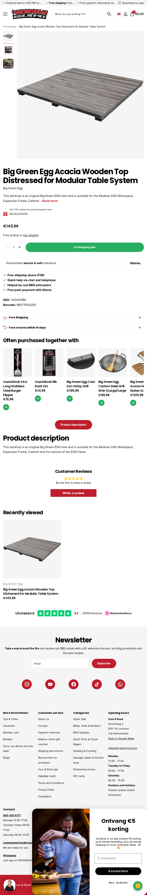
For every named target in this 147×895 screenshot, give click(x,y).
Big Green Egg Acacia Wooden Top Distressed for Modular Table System (30, 591)
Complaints (44, 796)
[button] (19, 247)
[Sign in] (125, 14)
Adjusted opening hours (122, 748)
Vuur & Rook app (48, 769)
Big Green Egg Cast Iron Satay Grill (81, 384)
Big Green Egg (13, 188)
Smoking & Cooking (84, 750)
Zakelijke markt (47, 776)
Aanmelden (118, 871)
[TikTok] (97, 684)
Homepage (9, 26)
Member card (11, 732)
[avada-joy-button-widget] (137, 885)
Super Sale (79, 719)
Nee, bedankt (118, 882)
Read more (50, 201)
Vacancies (9, 725)
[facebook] (73, 684)
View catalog (5, 14)
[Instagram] (27, 684)
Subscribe (104, 663)
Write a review (73, 493)
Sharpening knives (84, 769)
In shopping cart (84, 247)
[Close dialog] (141, 814)
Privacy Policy (46, 789)
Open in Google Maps (121, 738)
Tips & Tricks (10, 719)
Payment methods (49, 732)
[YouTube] (50, 684)
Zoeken (109, 14)
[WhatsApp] (120, 684)
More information (15, 713)
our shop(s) (31, 235)
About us (43, 719)
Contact (43, 725)
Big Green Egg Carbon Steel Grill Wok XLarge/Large (112, 386)
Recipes (7, 739)
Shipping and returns (50, 750)
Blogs (6, 757)
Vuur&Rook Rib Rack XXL (46, 384)
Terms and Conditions (51, 782)
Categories (81, 713)
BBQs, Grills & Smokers (87, 725)
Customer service (50, 713)
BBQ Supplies (81, 732)
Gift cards (79, 776)
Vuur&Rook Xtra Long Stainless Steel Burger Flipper (15, 388)
